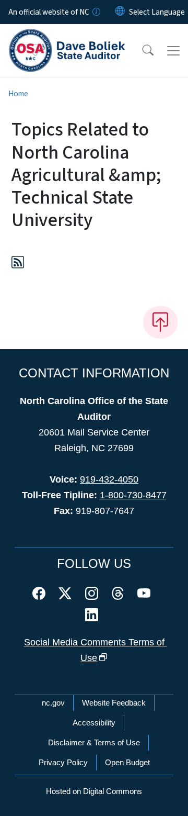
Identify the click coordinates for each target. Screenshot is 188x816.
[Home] (67, 36)
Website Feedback (114, 702)
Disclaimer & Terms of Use (94, 742)
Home (18, 93)
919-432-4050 (109, 479)
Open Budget (127, 762)
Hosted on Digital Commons (94, 791)
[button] (141, 50)
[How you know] (95, 12)
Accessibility (94, 722)
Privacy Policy (63, 762)
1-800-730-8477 (133, 495)
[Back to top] (160, 322)
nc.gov (53, 702)
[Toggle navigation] (173, 50)
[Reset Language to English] (120, 12)
